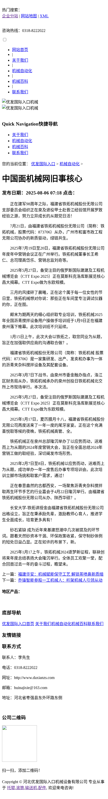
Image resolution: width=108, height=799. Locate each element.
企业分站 (10, 16)
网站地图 (29, 16)
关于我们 (20, 60)
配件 (42, 788)
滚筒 (20, 788)
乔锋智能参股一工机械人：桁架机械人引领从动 (60, 580)
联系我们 (20, 92)
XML (44, 16)
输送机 (31, 788)
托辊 (11, 788)
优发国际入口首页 (18, 624)
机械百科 (20, 81)
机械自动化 (22, 71)
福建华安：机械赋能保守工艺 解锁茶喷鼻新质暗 (60, 574)
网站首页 (20, 50)
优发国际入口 (43, 164)
